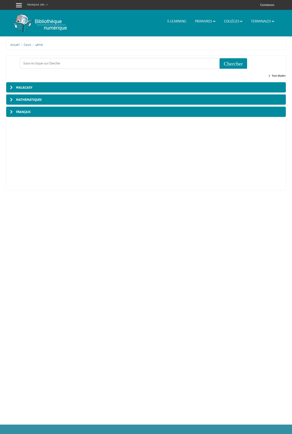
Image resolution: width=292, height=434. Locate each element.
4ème (39, 45)
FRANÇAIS (23, 111)
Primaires (203, 21)
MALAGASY (24, 87)
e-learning (176, 21)
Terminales (261, 21)
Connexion (267, 5)
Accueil (15, 45)
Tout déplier (279, 75)
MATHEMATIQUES (29, 99)
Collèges (231, 21)
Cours (27, 45)
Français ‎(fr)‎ (36, 4)
